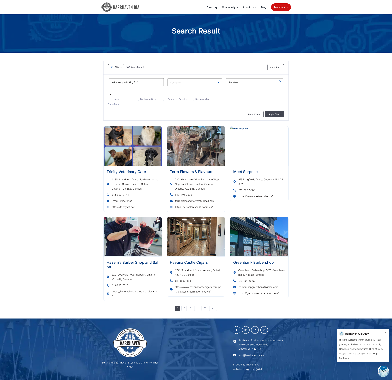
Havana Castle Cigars (189, 262)
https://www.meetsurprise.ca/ (256, 196)
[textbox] (195, 82)
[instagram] (246, 330)
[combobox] (195, 81)
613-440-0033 (183, 194)
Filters (118, 67)
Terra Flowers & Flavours (191, 172)
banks (116, 99)
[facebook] (236, 330)
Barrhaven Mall (202, 99)
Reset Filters (254, 114)
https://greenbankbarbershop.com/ (259, 293)
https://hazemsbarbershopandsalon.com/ (135, 294)
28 (205, 308)
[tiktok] (255, 330)
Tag (110, 94)
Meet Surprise (245, 172)
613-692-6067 (247, 280)
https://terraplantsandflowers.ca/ (194, 207)
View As (274, 67)
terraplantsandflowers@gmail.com (195, 200)
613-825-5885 (183, 280)
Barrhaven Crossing (177, 99)
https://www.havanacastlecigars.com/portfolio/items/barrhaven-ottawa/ (198, 289)
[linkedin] (264, 330)
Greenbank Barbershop (253, 262)
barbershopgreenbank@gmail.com (258, 287)
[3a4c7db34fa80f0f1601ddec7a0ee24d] (122, 4)
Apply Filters (275, 114)
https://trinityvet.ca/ (123, 207)
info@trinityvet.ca (122, 200)
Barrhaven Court (148, 99)
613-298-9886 (247, 190)
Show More (113, 104)
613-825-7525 (120, 285)
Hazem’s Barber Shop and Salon (132, 264)
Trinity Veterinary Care (126, 172)
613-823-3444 (120, 194)
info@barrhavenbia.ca (251, 355)
